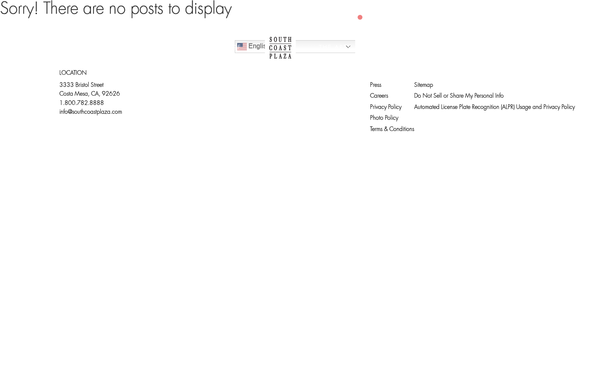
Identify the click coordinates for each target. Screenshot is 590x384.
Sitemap (423, 85)
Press (375, 85)
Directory (112, 48)
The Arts (335, 48)
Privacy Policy (385, 107)
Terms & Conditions (392, 130)
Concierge (220, 48)
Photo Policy (384, 118)
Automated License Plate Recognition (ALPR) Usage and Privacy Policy (494, 107)
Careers (379, 96)
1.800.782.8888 (81, 103)
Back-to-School (467, 48)
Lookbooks (393, 48)
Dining (165, 48)
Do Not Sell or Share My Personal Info (459, 96)
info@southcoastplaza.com (90, 112)
